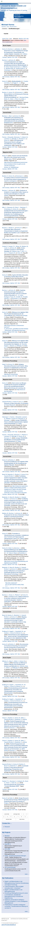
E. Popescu (14, 251)
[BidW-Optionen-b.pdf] (18, 564)
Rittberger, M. (16, 667)
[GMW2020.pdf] (21, 757)
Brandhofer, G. (23, 553)
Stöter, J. (23, 717)
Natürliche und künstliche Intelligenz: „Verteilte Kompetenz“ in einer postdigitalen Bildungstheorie (16, 901)
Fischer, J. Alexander (7, 137)
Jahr (11, 38)
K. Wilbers (24, 54)
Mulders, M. (19, 49)
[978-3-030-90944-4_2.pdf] (9, 608)
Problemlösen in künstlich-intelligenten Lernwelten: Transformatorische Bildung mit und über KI (16, 906)
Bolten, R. (6, 99)
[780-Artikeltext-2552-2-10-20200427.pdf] (21, 357)
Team (8, 26)
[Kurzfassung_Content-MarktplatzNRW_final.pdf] (25, 789)
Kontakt (4, 920)
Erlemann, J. (12, 727)
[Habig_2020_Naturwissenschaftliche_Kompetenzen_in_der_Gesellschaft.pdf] (18, 453)
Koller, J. (12, 99)
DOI (3, 76)
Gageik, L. (12, 631)
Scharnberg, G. (8, 209)
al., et (21, 401)
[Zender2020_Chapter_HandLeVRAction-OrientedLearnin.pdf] (21, 268)
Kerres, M (4, 81)
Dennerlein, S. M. (16, 298)
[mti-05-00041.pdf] (21, 200)
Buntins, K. (5, 92)
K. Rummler (23, 344)
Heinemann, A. (20, 92)
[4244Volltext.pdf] (21, 737)
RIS (27, 38)
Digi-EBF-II (8, 844)
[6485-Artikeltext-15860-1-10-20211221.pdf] (21, 134)
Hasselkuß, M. (19, 631)
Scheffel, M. (19, 297)
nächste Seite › (9, 819)
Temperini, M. (11, 253)
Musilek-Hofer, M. (10, 68)
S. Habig (19, 423)
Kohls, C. (8, 782)
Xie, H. (6, 253)
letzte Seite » (22, 819)
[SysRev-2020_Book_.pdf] (21, 588)
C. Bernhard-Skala (23, 97)
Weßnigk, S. (15, 138)
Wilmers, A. (5, 661)
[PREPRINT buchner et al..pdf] (18, 606)
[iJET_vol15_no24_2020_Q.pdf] (2, 526)
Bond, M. (4, 474)
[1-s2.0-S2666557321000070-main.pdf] (21, 239)
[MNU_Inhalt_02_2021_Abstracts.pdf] (18, 147)
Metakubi (7, 835)
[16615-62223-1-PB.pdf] (21, 525)
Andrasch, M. (20, 781)
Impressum (5, 918)
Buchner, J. (11, 49)
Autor (3, 38)
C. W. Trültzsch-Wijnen (11, 553)
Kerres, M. (5, 49)
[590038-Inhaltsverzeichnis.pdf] (18, 641)
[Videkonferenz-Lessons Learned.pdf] (26, 543)
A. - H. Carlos (19, 295)
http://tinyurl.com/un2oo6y (11, 374)
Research (7, 826)
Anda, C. (11, 661)
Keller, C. (16, 661)
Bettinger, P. (20, 345)
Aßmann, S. (13, 345)
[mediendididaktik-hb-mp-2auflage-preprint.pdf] (21, 89)
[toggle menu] (29, 1)
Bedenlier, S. (11, 474)
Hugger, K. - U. (17, 83)
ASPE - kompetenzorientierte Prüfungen (15, 855)
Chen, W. (19, 253)
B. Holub (6, 66)
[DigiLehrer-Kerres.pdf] (18, 332)
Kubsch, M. (25, 137)
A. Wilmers (21, 666)
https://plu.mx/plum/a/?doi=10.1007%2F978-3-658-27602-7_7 (14, 584)
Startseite (4, 26)
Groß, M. (13, 782)
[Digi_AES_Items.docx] (2, 109)
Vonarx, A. (11, 595)
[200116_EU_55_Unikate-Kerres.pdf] (18, 393)
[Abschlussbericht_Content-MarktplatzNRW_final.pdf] (18, 789)
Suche (6, 33)
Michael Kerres (13, 26)
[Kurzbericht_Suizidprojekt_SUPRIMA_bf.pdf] (25, 219)
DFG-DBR (7, 849)
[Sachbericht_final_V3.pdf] (18, 219)
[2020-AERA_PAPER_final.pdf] (18, 376)
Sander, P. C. (11, 246)
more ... (27, 874)
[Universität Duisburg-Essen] (22, 17)
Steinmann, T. (17, 137)
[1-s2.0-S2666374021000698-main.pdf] (21, 187)
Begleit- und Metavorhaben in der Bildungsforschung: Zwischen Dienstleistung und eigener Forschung (16, 883)
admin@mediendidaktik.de (9, 924)
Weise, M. (18, 246)
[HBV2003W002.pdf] (21, 471)
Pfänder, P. (9, 418)
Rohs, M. (17, 99)
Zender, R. (5, 246)
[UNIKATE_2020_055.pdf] (26, 393)
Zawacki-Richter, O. (7, 401)
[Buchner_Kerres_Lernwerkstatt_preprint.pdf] (21, 76)
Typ (7, 38)
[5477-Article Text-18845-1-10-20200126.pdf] (21, 510)
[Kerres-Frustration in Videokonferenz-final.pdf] (18, 543)
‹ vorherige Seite (16, 814)
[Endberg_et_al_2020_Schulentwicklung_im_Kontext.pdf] (18, 696)
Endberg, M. (5, 631)
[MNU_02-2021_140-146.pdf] (26, 147)
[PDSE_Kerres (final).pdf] (21, 283)
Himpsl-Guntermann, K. (15, 66)
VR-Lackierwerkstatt (10, 867)
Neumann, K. (22, 138)
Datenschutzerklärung (19, 918)
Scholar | (5, 57)
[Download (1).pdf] (21, 677)
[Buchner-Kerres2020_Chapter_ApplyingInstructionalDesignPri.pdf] (21, 305)
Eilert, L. (17, 207)
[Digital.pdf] (26, 332)
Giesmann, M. (11, 207)
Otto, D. (11, 116)
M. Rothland (17, 315)
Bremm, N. (19, 633)
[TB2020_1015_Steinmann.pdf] (18, 431)
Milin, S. (4, 207)
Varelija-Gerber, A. (20, 68)
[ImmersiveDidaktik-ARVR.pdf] (18, 57)
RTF (25, 38)
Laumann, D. (7, 138)
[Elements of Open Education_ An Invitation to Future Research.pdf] (18, 410)
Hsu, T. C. (24, 251)
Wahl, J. (24, 99)
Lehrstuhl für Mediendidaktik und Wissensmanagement (14, 8)
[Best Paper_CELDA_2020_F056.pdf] (26, 606)
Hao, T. (19, 251)
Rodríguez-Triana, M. (9, 297)
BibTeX (21, 38)
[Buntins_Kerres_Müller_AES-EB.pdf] (21, 107)
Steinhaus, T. (23, 207)
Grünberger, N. (8, 70)
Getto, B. (4, 364)
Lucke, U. (6, 248)
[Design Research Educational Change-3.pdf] (18, 809)
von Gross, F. (7, 83)
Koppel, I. (6, 345)
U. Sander (25, 81)
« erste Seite (6, 814)
